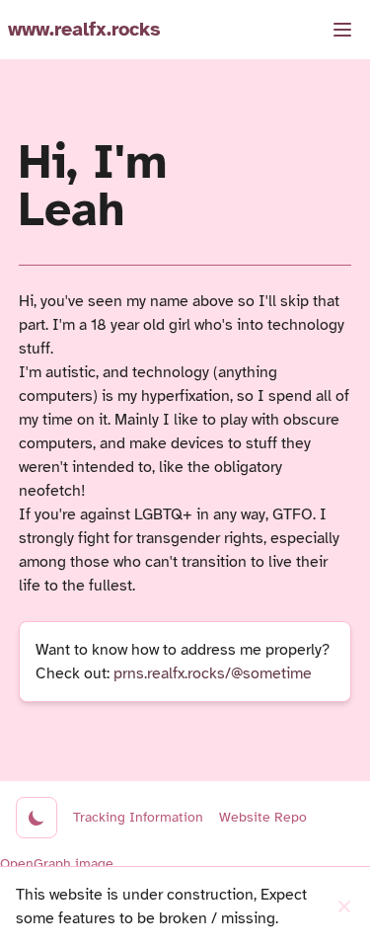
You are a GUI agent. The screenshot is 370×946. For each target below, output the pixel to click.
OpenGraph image (56, 863)
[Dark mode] (36, 817)
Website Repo (263, 817)
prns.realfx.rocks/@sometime (212, 673)
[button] (342, 29)
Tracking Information (138, 817)
